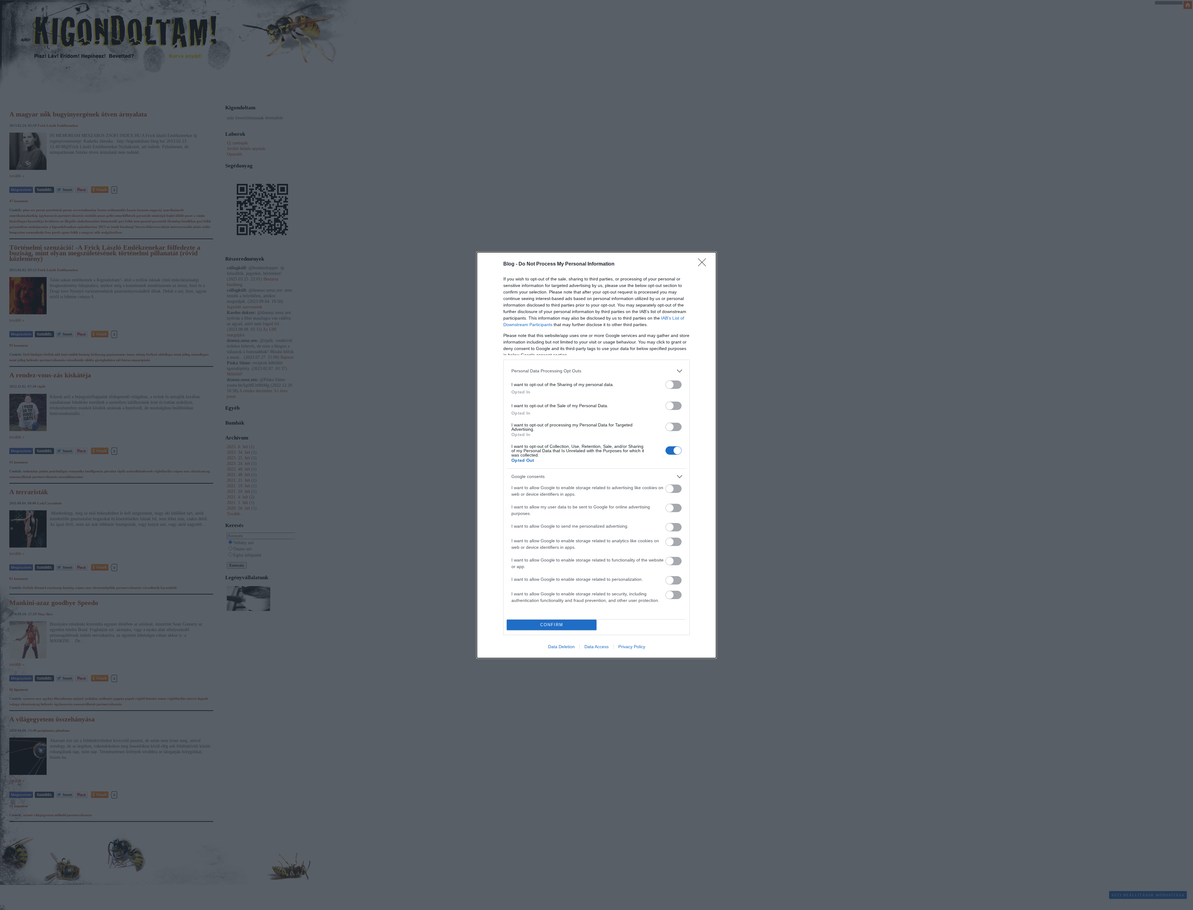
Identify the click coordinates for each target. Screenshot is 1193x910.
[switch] (673, 384)
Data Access (596, 646)
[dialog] (596, 455)
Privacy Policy (631, 646)
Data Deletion (561, 646)
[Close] (704, 264)
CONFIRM (551, 624)
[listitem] (596, 371)
